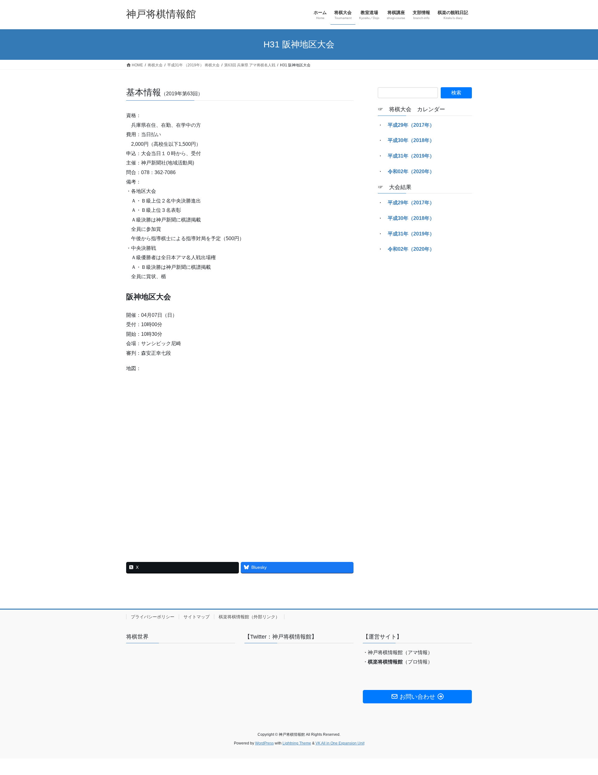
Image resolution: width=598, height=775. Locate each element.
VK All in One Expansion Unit (340, 743)
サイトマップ (196, 616)
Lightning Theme (296, 743)
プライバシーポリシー (152, 616)
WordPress (264, 743)
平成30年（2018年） (411, 140)
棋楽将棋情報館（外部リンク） (249, 616)
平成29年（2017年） (411, 125)
